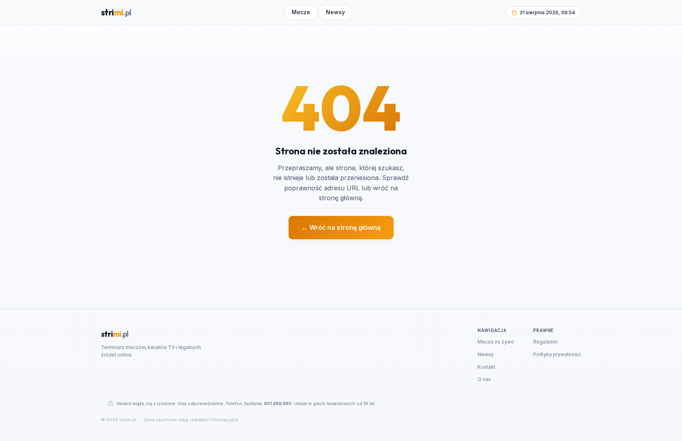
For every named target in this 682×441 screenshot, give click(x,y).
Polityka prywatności (557, 354)
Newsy (486, 354)
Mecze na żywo (496, 342)
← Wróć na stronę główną (341, 227)
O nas (484, 379)
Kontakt (486, 367)
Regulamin (545, 342)
